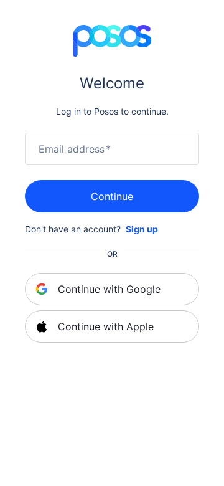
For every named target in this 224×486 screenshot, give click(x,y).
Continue (112, 196)
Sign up (142, 229)
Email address (75, 149)
